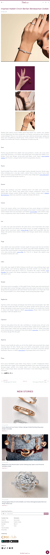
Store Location (17, 520)
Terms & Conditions (5, 527)
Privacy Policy (4, 529)
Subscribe (46, 513)
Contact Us (3, 520)
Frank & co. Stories (17, 522)
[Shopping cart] (45, 2)
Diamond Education (5, 522)
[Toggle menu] (1, 2)
